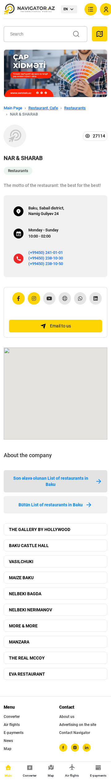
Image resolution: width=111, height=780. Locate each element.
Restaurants (75, 108)
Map (7, 749)
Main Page (13, 108)
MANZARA (19, 641)
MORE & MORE (23, 625)
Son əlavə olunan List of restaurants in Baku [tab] (50, 481)
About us (66, 717)
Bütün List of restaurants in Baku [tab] (50, 504)
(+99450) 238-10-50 (45, 263)
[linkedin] (87, 748)
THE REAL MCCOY (27, 658)
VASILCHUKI (21, 561)
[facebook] (63, 748)
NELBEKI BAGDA (25, 593)
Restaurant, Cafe (43, 108)
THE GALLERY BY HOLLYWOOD (39, 529)
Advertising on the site (77, 725)
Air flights (12, 725)
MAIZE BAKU (21, 577)
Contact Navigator (74, 733)
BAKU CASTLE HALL (29, 545)
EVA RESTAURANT (27, 674)
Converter (12, 717)
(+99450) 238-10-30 (45, 258)
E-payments (13, 733)
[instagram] (75, 748)
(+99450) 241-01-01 (45, 252)
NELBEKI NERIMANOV (30, 609)
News (8, 741)
